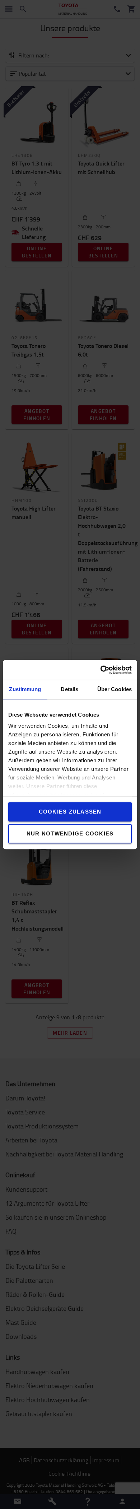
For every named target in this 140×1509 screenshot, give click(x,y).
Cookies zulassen (70, 812)
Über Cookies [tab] (114, 689)
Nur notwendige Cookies (70, 833)
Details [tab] (69, 689)
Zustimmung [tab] (25, 689)
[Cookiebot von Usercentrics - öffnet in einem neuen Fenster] (101, 670)
